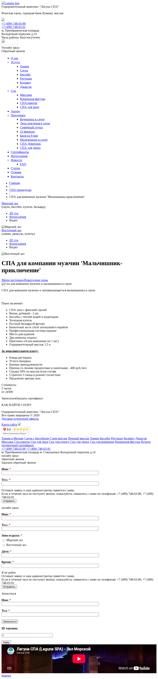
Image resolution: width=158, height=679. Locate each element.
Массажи (26, 95)
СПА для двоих (30, 147)
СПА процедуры (20, 190)
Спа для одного (59, 441)
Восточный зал (16, 545)
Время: (8, 562)
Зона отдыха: (12, 535)
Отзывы (16, 172)
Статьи (15, 168)
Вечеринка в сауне (32, 119)
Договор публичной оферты (20, 418)
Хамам (24, 66)
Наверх (6, 675)
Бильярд (25, 82)
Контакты (17, 176)
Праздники (18, 115)
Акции (15, 111)
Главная (14, 183)
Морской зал (14, 540)
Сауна (24, 70)
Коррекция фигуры (32, 99)
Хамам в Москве (13, 438)
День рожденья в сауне (35, 123)
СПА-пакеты (28, 103)
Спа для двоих (79, 441)
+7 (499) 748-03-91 (14, 27)
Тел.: (6, 479)
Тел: (6, 610)
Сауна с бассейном (36, 438)
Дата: (7, 551)
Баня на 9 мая (29, 135)
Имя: (6, 469)
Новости (16, 160)
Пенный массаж (78, 438)
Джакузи (26, 86)
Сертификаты (20, 152)
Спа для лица (39, 441)
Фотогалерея (19, 156)
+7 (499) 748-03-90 (14, 23)
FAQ (23, 164)
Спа (13, 90)
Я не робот (9, 572)
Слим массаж (58, 438)
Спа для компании (102, 441)
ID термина (10, 628)
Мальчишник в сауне (34, 139)
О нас (14, 58)
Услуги (15, 62)
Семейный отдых (31, 127)
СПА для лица (29, 107)
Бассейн (25, 74)
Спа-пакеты (22, 441)
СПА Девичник (30, 143)
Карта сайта (9, 424)
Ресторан (26, 78)
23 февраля (27, 131)
